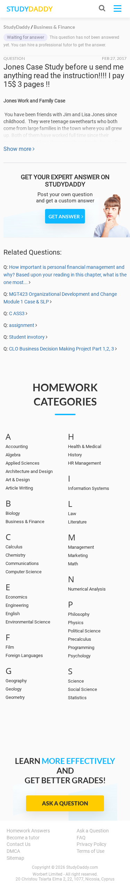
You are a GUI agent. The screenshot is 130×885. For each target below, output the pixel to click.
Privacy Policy (91, 844)
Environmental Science (28, 621)
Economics (16, 597)
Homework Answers (28, 830)
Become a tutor (23, 837)
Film (10, 647)
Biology (13, 513)
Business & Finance (25, 521)
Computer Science (24, 571)
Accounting (17, 446)
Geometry (15, 697)
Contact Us (19, 844)
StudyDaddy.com (82, 867)
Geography (16, 680)
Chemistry (15, 555)
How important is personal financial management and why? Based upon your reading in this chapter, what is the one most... (65, 274)
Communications (22, 563)
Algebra (13, 454)
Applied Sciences (23, 463)
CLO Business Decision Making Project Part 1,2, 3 (62, 349)
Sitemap (15, 858)
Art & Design (18, 479)
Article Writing (19, 488)
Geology (13, 689)
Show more (18, 149)
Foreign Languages (24, 655)
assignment (21, 325)
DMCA (13, 851)
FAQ (81, 837)
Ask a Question (65, 803)
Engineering (17, 605)
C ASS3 (17, 313)
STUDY (29, 8)
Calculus (14, 546)
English (13, 613)
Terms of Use (90, 851)
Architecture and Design (29, 471)
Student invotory (27, 337)
